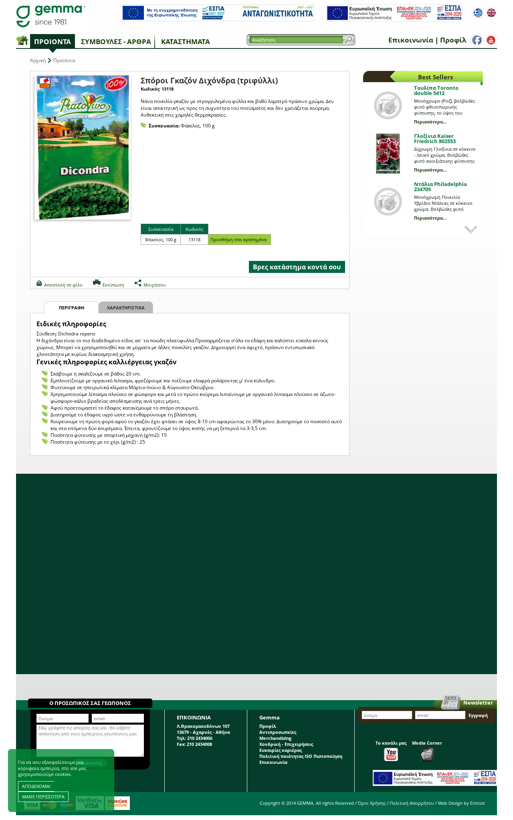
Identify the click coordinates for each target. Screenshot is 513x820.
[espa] (218, 19)
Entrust (477, 803)
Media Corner (427, 743)
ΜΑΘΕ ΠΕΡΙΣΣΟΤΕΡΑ (43, 797)
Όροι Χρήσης (372, 803)
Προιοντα (52, 41)
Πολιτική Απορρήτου (412, 803)
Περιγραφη (71, 308)
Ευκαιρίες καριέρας (280, 750)
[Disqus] (256, 574)
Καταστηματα (185, 41)
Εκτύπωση (113, 285)
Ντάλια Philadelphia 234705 (440, 186)
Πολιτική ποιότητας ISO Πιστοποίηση (300, 756)
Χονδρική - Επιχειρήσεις (286, 744)
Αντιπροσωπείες (277, 732)
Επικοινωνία (410, 39)
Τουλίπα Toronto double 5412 (436, 90)
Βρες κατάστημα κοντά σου (297, 267)
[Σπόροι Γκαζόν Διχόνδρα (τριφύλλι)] (82, 147)
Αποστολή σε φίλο (63, 285)
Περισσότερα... (430, 122)
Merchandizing (275, 738)
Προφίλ (453, 39)
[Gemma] (51, 16)
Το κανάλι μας (391, 743)
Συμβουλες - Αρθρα (116, 41)
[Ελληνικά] (478, 12)
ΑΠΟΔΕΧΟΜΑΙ (36, 786)
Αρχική (38, 60)
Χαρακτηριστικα (126, 308)
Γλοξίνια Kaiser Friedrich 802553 (435, 138)
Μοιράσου (154, 285)
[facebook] (477, 40)
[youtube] (491, 40)
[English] (491, 12)
